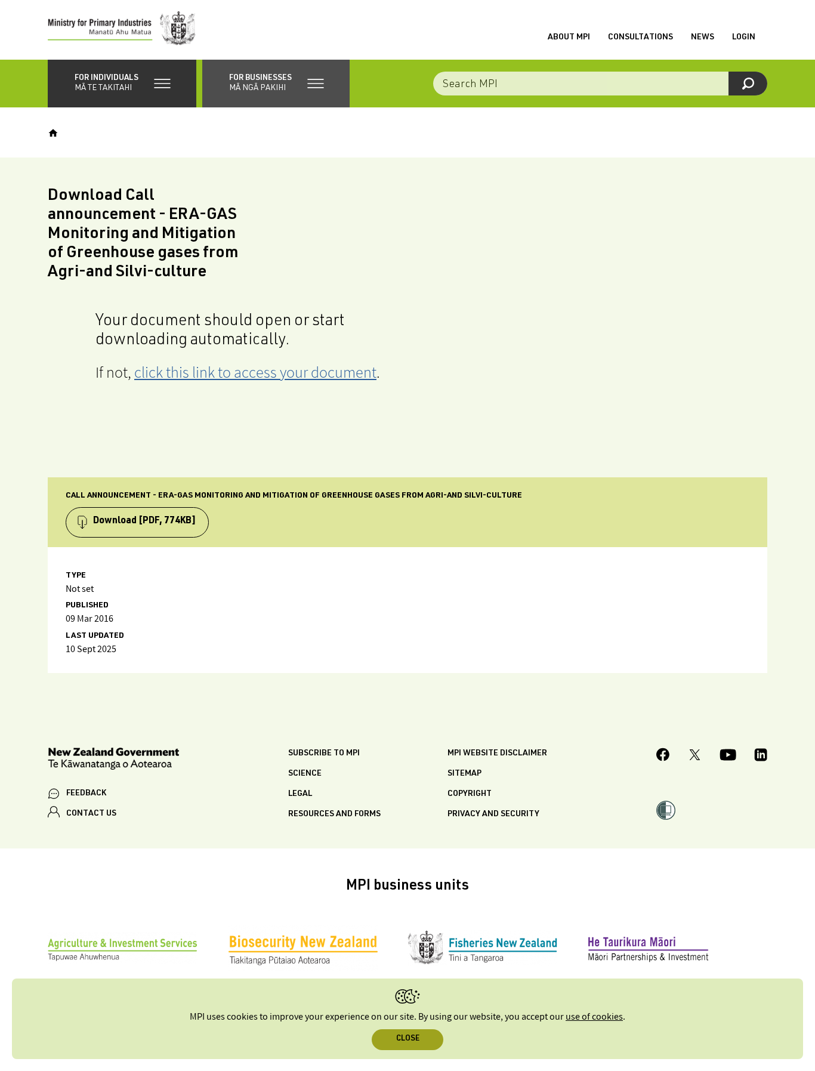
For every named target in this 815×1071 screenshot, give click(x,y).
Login (743, 37)
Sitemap (464, 774)
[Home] (53, 133)
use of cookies (594, 1017)
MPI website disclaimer (497, 753)
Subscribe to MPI (324, 753)
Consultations (640, 37)
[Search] (747, 83)
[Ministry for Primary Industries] (122, 30)
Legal (300, 794)
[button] (122, 83)
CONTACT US (91, 814)
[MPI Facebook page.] (663, 756)
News (702, 37)
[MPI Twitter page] (695, 756)
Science (305, 774)
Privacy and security (493, 814)
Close (407, 1039)
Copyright (469, 794)
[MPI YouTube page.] (728, 756)
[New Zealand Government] (113, 760)
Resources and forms (334, 814)
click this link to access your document (255, 372)
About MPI (569, 37)
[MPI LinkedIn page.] (760, 756)
